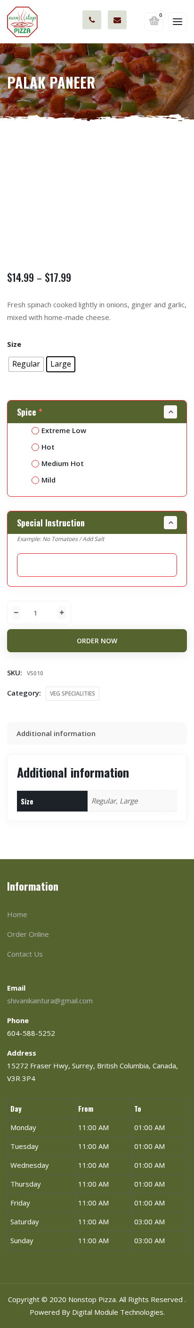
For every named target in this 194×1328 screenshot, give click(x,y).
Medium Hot (62, 463)
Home (17, 914)
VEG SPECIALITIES (72, 693)
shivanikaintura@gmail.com (117, 19)
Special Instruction (51, 522)
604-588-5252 (91, 19)
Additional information (56, 733)
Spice (29, 412)
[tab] (97, 733)
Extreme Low (63, 430)
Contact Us (25, 954)
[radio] (26, 364)
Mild (48, 479)
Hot (48, 446)
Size (14, 344)
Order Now (97, 640)
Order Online (28, 934)
